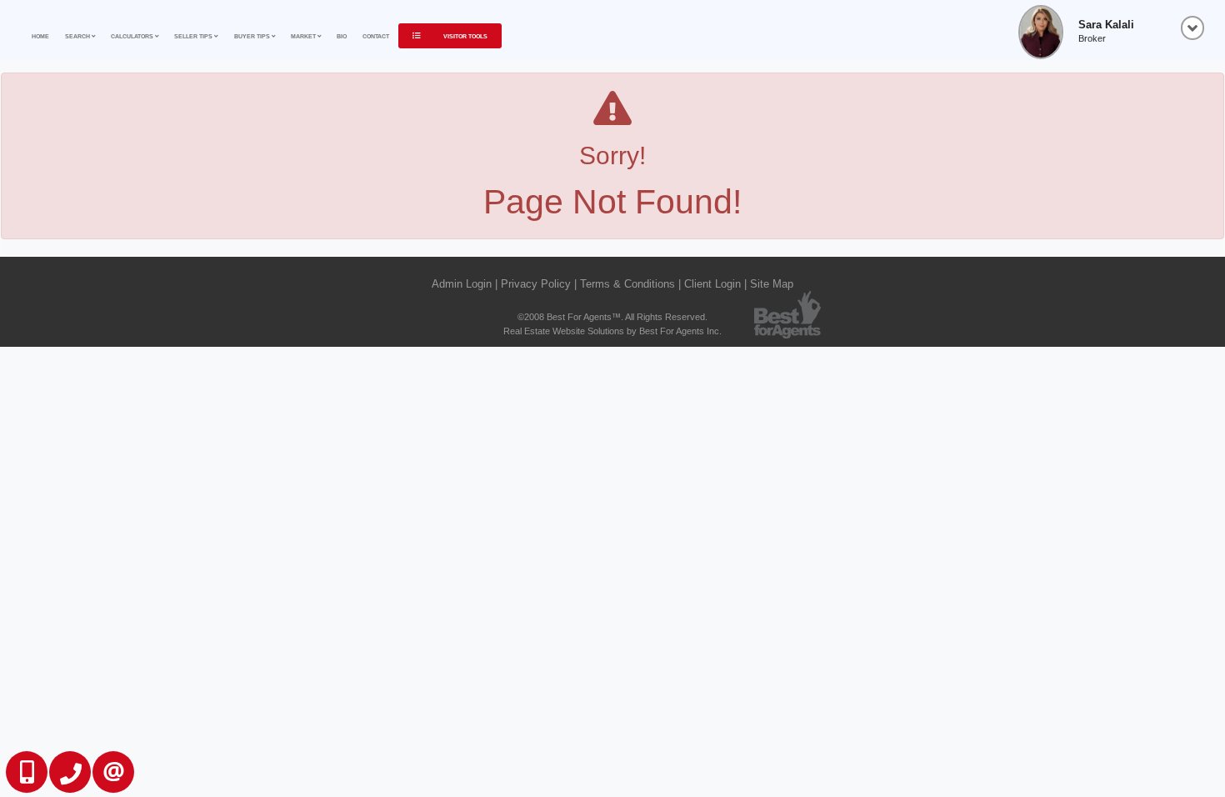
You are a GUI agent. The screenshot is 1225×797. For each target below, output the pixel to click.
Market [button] (304, 36)
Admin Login (462, 284)
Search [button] (78, 36)
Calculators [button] (133, 36)
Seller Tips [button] (194, 36)
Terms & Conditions (627, 284)
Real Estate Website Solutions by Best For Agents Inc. (612, 331)
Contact (375, 36)
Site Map (771, 284)
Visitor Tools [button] (465, 36)
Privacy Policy (536, 284)
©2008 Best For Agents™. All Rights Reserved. (613, 317)
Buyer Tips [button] (253, 36)
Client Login (712, 284)
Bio (342, 36)
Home (40, 36)
